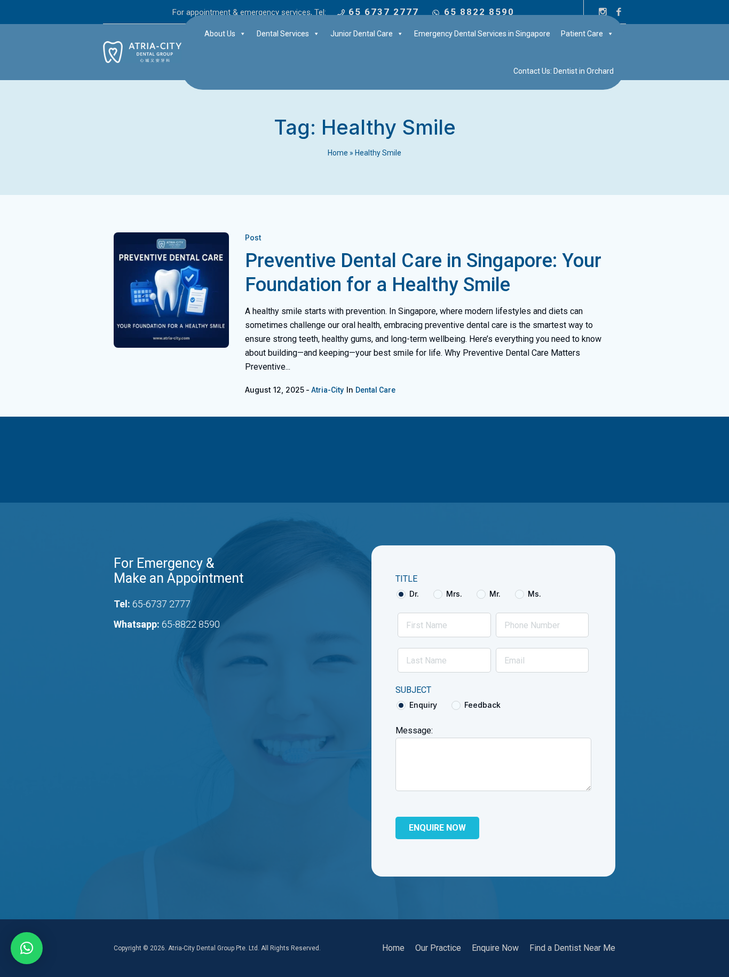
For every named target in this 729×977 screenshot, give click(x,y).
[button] (27, 948)
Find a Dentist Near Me (572, 948)
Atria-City (327, 390)
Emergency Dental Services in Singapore (482, 33)
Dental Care (375, 390)
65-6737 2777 (161, 603)
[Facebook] (618, 11)
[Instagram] (602, 11)
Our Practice (438, 948)
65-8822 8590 (191, 624)
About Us (219, 33)
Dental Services (283, 33)
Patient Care (582, 33)
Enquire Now (495, 948)
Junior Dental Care (361, 33)
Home (338, 152)
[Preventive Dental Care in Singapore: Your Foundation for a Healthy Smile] (171, 290)
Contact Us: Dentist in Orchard (563, 71)
